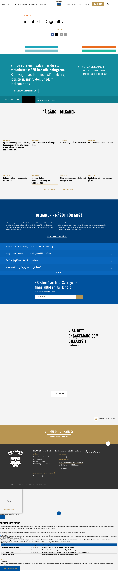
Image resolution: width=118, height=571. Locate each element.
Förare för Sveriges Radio (46, 99)
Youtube (98, 451)
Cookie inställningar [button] (9, 509)
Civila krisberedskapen (93, 70)
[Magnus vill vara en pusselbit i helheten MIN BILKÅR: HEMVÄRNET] (63, 47)
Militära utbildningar (92, 66)
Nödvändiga (7, 535)
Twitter (90, 451)
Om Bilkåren (11, 4)
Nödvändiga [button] (4, 533)
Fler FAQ (59, 273)
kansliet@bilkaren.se (42, 464)
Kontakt (87, 4)
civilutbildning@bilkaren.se (70, 465)
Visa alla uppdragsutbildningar (25, 91)
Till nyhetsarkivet (50, 189)
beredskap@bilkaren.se (43, 476)
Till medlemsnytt (68, 189)
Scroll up (108, 443)
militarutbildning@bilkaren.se (71, 463)
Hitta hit (64, 468)
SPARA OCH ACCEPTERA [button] (10, 568)
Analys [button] (2, 559)
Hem (3, 4)
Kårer (81, 4)
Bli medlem (98, 4)
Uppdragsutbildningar (37, 4)
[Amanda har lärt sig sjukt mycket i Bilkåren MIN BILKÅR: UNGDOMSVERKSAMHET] (6, 47)
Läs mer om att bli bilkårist (57, 236)
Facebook (86, 451)
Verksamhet (22, 4)
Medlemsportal (72, 4)
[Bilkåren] (59, 3)
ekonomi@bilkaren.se (68, 457)
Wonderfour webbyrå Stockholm (37, 484)
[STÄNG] (2, 517)
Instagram (94, 451)
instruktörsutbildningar (94, 74)
